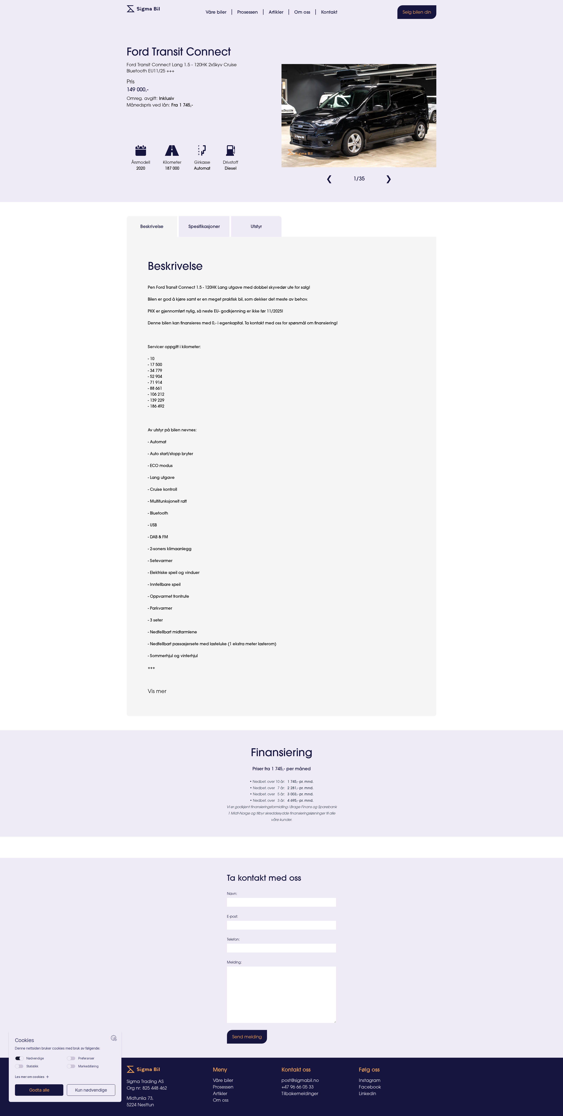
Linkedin (367, 1093)
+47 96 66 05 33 (298, 1087)
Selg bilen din (417, 12)
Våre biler (216, 12)
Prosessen (247, 12)
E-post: (232, 916)
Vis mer (157, 691)
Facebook (370, 1087)
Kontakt (329, 12)
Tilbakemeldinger (300, 1093)
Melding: (234, 962)
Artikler (276, 12)
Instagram (369, 1080)
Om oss (302, 12)
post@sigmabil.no (300, 1080)
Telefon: (233, 939)
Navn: (232, 893)
